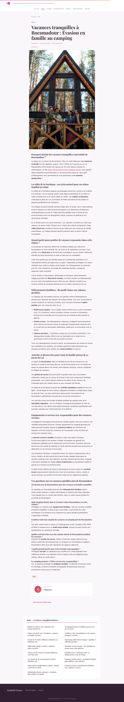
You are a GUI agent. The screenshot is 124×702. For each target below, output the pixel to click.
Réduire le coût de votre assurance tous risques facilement (41, 628)
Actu (42, 9)
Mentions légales (30, 690)
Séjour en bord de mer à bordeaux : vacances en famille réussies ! (43, 634)
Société (87, 9)
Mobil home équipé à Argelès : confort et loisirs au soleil (41, 647)
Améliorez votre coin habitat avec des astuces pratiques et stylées (80, 634)
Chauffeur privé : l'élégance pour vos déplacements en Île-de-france (77, 654)
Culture (49, 9)
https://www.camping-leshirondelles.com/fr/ (64, 170)
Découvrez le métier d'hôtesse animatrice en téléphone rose (43, 641)
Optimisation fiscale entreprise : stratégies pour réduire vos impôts (42, 673)
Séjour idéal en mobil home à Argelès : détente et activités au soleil (43, 667)
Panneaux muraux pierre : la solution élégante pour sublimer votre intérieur (80, 660)
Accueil (36, 9)
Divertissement (59, 9)
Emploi (68, 9)
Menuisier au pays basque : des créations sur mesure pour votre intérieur (80, 647)
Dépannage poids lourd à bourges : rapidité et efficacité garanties (80, 641)
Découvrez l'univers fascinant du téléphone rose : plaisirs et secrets (79, 667)
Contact (40, 690)
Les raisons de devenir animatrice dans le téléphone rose (42, 660)
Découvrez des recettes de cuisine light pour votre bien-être (43, 654)
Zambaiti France (14, 690)
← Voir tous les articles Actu (41, 602)
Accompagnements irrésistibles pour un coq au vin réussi (79, 628)
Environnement (78, 9)
